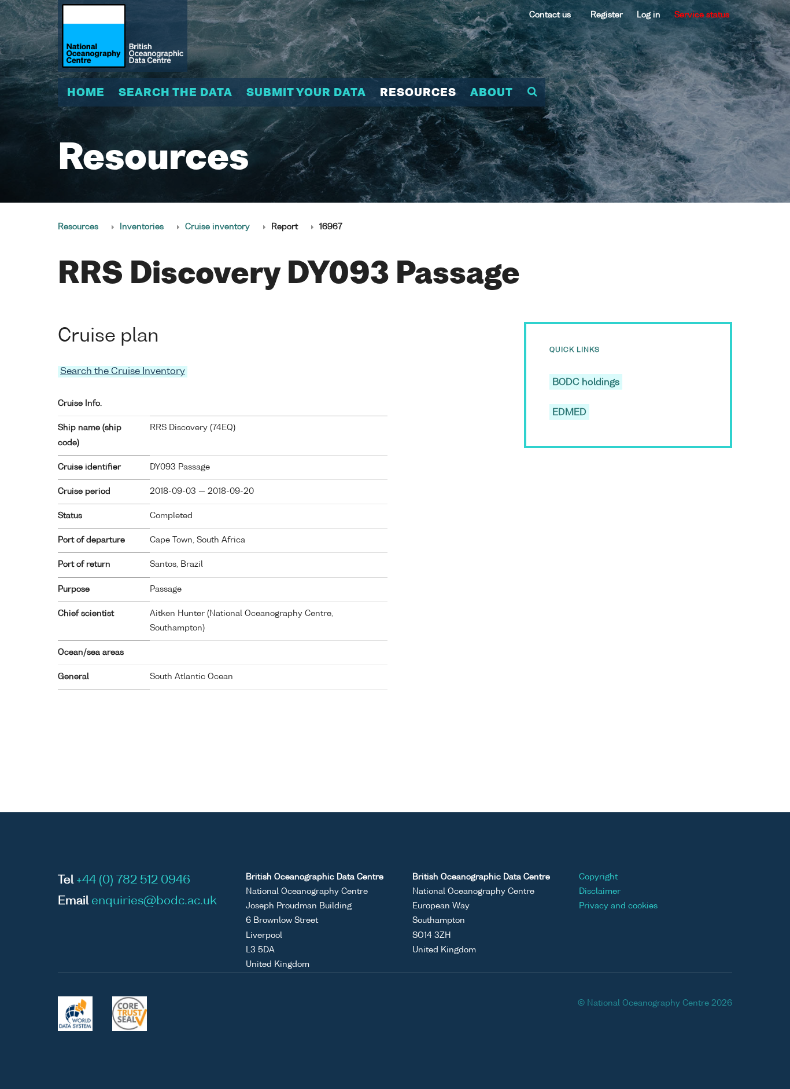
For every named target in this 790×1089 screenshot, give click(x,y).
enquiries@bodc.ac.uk (154, 901)
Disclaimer (600, 892)
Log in (648, 15)
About (491, 93)
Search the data (175, 93)
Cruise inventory (217, 227)
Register (606, 15)
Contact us (550, 15)
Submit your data (306, 93)
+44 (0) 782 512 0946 (133, 880)
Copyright (598, 877)
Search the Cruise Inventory (122, 371)
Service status (701, 15)
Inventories (142, 227)
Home (86, 93)
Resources (418, 93)
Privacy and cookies (618, 906)
